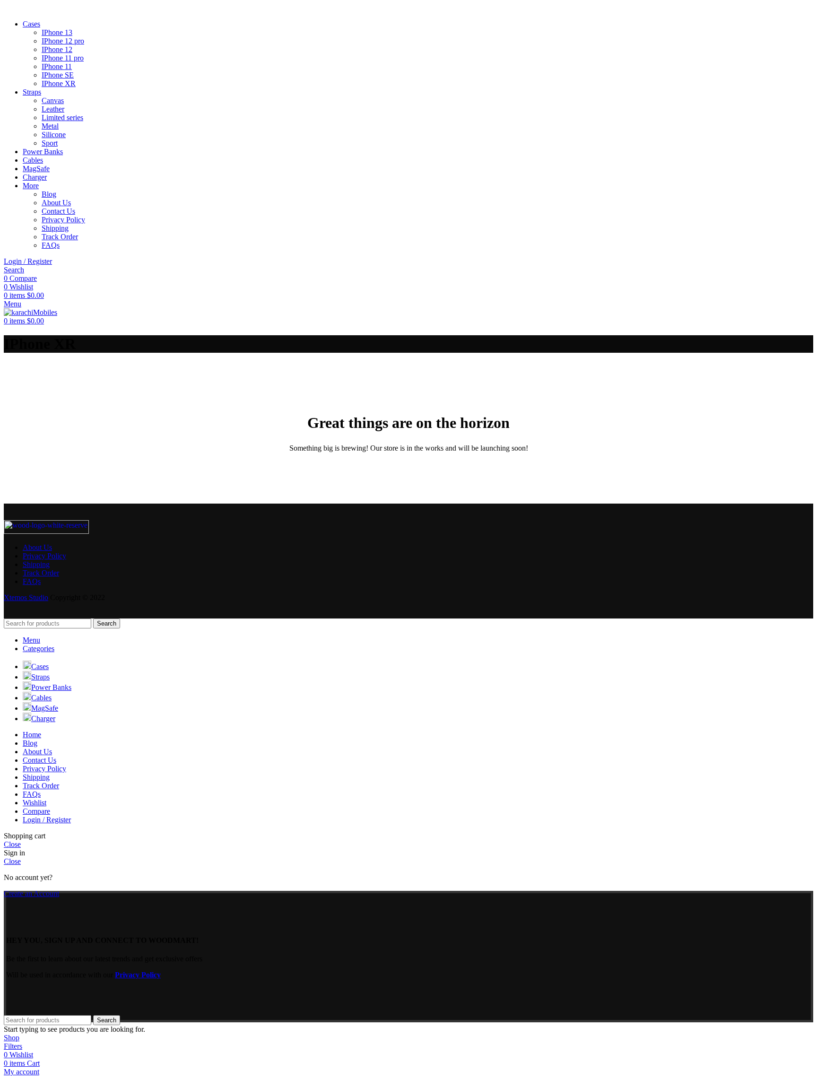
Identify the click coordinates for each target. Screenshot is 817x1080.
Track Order (60, 237)
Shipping (55, 228)
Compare (36, 811)
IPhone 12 (57, 49)
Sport (50, 143)
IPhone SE (58, 75)
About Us (56, 203)
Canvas (53, 100)
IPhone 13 (57, 32)
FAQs (51, 245)
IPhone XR (59, 83)
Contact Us (58, 211)
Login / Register (47, 820)
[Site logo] (30, 312)
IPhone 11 (57, 66)
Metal (50, 126)
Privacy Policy (63, 220)
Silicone (54, 135)
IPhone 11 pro (63, 58)
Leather (53, 109)
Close (12, 844)
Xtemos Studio (26, 597)
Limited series (62, 117)
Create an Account (31, 893)
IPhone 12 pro (63, 41)
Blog (49, 194)
